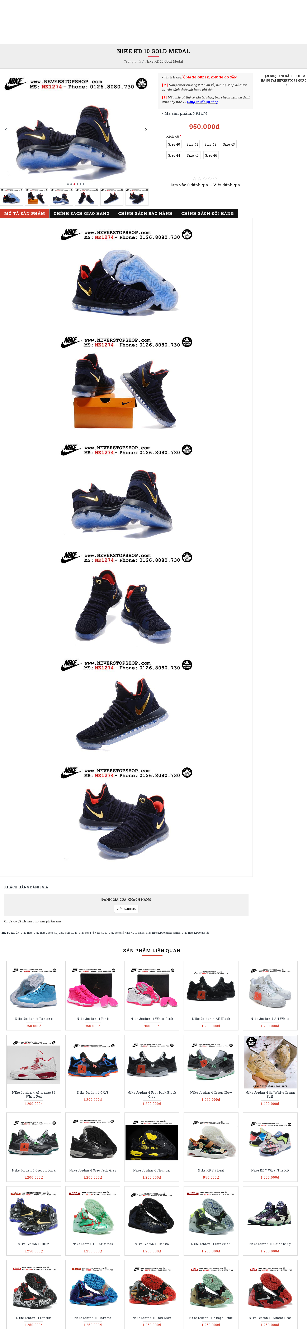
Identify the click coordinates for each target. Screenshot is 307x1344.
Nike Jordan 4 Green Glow (211, 1093)
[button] (5, 129)
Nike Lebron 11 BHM (33, 1244)
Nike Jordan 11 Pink (93, 1019)
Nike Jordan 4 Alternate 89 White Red (33, 1095)
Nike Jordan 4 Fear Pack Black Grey (151, 1095)
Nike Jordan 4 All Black (211, 1019)
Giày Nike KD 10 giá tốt (195, 932)
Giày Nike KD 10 (68, 932)
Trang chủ (132, 61)
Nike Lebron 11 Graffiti (33, 1318)
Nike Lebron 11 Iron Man (151, 1318)
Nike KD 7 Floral (211, 1170)
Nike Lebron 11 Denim (152, 1244)
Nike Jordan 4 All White (270, 1019)
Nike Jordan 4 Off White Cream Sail (270, 1095)
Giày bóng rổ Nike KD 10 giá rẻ (127, 932)
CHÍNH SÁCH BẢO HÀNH (145, 213)
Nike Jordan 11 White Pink (152, 1019)
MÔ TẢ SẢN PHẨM (24, 213)
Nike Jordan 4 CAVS (93, 1093)
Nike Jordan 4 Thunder (152, 1170)
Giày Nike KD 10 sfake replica (163, 932)
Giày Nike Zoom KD (45, 932)
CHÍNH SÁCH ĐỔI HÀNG (207, 213)
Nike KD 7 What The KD (270, 1170)
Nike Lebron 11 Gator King (270, 1244)
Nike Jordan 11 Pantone (34, 1019)
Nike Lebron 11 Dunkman (211, 1244)
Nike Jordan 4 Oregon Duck (34, 1170)
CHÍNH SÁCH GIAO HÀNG (82, 213)
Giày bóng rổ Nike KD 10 (93, 932)
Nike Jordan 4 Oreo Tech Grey (92, 1170)
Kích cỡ (172, 136)
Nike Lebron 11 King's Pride (211, 1318)
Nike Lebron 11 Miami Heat (270, 1318)
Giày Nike (26, 932)
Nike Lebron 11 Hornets (92, 1318)
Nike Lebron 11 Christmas (92, 1244)
